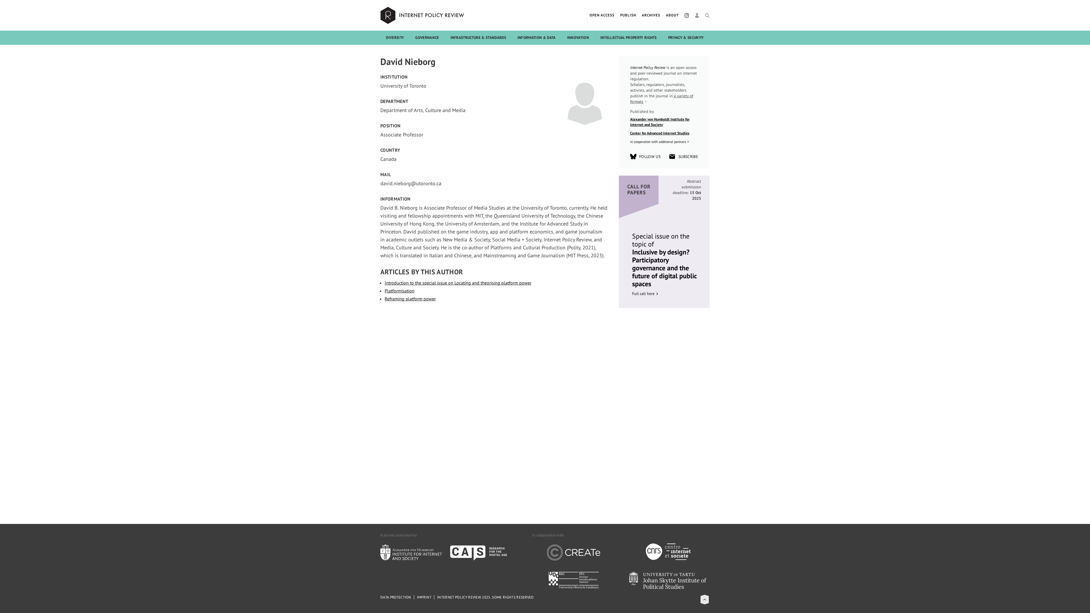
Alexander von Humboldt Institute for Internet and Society (660, 122)
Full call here (643, 293)
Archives (651, 15)
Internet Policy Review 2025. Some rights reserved (485, 597)
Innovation (578, 37)
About (672, 15)
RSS (686, 15)
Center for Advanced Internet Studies (659, 133)
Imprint (424, 597)
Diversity (395, 37)
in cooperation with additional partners (658, 142)
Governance (427, 37)
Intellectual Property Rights (628, 37)
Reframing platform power (410, 299)
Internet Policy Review (423, 15)
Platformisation (399, 291)
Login (697, 15)
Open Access (602, 15)
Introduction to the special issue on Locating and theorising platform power (458, 283)
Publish (628, 15)
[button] (705, 599)
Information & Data (536, 37)
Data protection (395, 597)
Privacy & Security (686, 37)
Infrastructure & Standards (478, 37)
